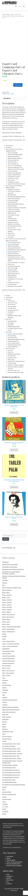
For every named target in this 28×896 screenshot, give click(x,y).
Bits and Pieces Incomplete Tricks (11, 587)
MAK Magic (5, 719)
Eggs (3, 678)
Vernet (4, 809)
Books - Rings (6, 622)
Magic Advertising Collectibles (10, 709)
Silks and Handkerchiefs (9, 794)
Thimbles (5, 804)
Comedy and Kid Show (8, 661)
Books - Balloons (7, 590)
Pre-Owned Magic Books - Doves (11, 751)
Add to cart (18, 85)
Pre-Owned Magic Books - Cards (11, 748)
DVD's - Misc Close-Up (8, 670)
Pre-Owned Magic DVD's (9, 767)
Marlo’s (10, 244)
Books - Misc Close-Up (8, 614)
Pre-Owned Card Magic (8, 746)
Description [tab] (7, 98)
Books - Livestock (7, 609)
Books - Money (6, 619)
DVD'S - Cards (6, 668)
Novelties (4, 729)
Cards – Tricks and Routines (14, 862)
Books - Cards (10, 14)
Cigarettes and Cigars (8, 651)
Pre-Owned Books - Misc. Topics (11, 744)
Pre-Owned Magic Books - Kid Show (12, 753)
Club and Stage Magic (8, 658)
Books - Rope (6, 624)
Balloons (4, 583)
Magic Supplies (6, 717)
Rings (3, 789)
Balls (3, 585)
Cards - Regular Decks (8, 641)
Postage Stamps (6, 739)
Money (4, 726)
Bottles (4, 634)
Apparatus (5, 580)
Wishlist (9, 878)
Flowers (4, 687)
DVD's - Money (6, 675)
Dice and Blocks (6, 665)
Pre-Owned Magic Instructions (10, 770)
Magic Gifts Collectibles (9, 712)
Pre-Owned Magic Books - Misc (11, 756)
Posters (4, 741)
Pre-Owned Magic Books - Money (11, 758)
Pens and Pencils (7, 736)
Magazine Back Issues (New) (10, 707)
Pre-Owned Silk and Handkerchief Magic (13, 784)
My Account (10, 880)
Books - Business (7, 595)
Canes (4, 639)
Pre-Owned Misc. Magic (9, 780)
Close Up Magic (6, 653)
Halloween (5, 690)
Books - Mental (6, 612)
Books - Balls (5, 592)
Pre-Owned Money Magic (9, 782)
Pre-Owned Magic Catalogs (10, 765)
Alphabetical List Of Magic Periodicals (13, 569)
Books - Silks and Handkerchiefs (11, 626)
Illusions (4, 692)
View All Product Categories (14, 865)
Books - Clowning (7, 600)
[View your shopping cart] (16, 6)
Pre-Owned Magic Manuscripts (11, 775)
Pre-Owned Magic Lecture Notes (11, 772)
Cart (8, 881)
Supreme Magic (6, 799)
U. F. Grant (5, 806)
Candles (4, 636)
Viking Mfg (5, 811)
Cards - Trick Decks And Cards (10, 644)
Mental (4, 724)
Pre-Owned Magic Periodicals (10, 777)
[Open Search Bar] (20, 6)
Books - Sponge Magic (8, 629)
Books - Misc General (8, 617)
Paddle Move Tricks (7, 731)
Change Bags (6, 648)
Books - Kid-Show (7, 607)
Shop (8, 874)
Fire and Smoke (6, 685)
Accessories (5, 562)
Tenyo (4, 802)
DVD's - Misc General (8, 673)
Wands (4, 814)
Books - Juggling (6, 605)
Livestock (4, 705)
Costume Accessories (8, 663)
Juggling (4, 697)
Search (6, 539)
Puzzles (4, 787)
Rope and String (6, 792)
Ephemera (5, 680)
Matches (4, 722)
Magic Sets (5, 714)
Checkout (9, 883)
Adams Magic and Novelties (10, 564)
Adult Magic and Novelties (9, 567)
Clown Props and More (8, 656)
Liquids (4, 702)
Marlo (12, 160)
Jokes (3, 695)
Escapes (4, 683)
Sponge (4, 797)
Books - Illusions (6, 602)
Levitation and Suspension (9, 700)
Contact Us (10, 876)
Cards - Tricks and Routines (10, 646)
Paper (4, 734)
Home (3, 14)
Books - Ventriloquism (8, 631)
